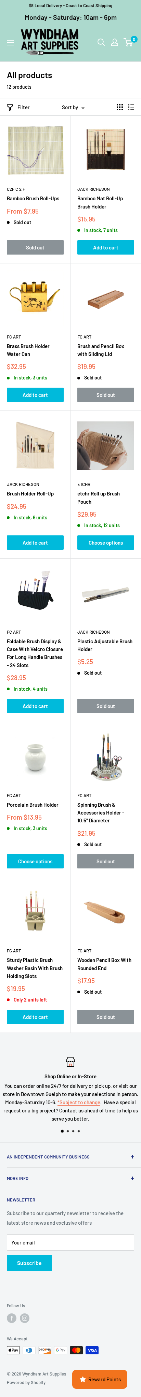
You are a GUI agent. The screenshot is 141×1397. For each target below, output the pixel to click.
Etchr (83, 484)
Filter (23, 107)
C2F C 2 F (16, 189)
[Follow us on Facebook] (11, 1318)
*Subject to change (78, 1102)
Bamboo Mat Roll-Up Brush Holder (100, 202)
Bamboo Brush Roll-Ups (33, 198)
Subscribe (29, 1262)
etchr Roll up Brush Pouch (98, 497)
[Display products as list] (131, 107)
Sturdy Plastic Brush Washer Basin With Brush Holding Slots (35, 968)
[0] (128, 42)
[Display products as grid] (120, 107)
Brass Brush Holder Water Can (28, 350)
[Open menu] (10, 42)
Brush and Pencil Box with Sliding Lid (100, 350)
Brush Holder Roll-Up (30, 493)
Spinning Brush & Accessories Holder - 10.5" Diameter (100, 813)
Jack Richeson (93, 189)
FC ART (14, 337)
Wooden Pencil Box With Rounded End (104, 964)
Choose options (106, 542)
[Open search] (101, 42)
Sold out (35, 247)
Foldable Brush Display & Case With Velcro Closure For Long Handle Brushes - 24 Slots (35, 653)
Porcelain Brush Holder (33, 805)
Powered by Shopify (26, 1382)
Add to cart (105, 247)
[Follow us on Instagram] (24, 1318)
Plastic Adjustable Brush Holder (104, 645)
